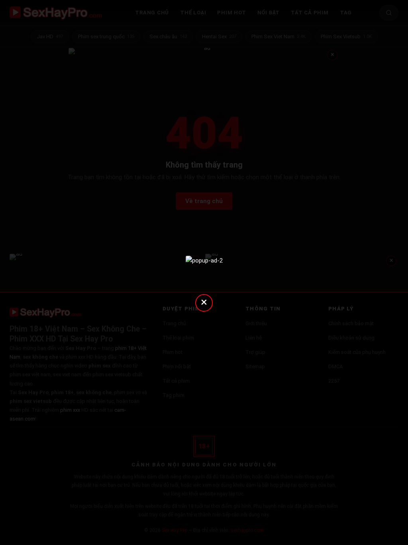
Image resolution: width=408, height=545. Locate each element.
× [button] (204, 302)
